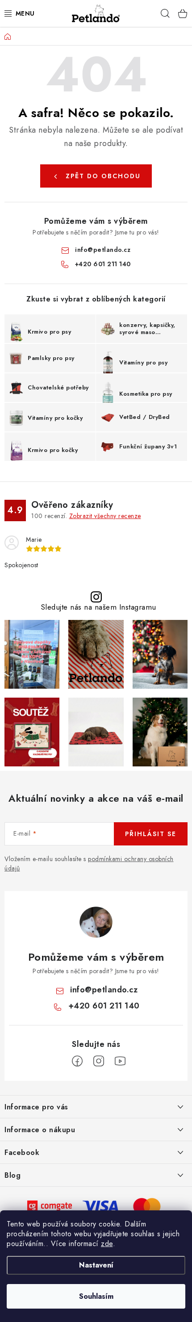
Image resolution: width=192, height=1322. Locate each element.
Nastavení (96, 1265)
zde (107, 1243)
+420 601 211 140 (103, 263)
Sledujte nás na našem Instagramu (98, 607)
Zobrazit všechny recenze (105, 515)
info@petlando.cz (102, 249)
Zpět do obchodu (103, 176)
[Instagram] (98, 1061)
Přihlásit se (150, 833)
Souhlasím (96, 1296)
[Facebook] (77, 1061)
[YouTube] (120, 1061)
